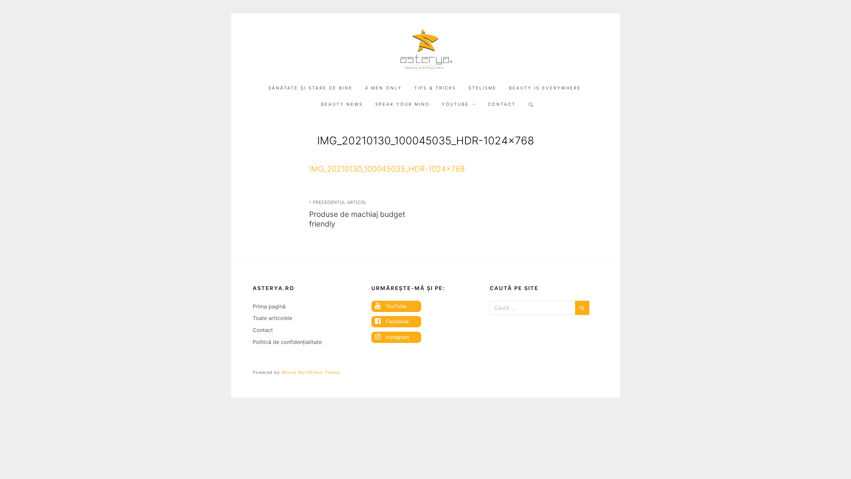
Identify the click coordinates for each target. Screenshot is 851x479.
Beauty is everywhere (545, 87)
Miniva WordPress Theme (311, 372)
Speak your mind (402, 104)
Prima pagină (269, 306)
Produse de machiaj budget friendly (357, 214)
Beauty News (342, 104)
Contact (502, 104)
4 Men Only (383, 87)
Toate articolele (272, 318)
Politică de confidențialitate (287, 342)
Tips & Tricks (435, 87)
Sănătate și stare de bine (310, 87)
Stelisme (482, 87)
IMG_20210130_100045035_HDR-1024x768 (387, 169)
